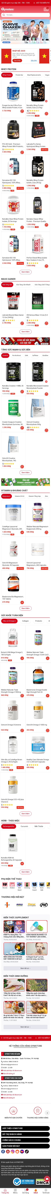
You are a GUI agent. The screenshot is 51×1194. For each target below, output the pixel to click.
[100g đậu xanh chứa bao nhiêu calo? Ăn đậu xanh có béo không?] (36, 985)
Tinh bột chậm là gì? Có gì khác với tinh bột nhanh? (36, 1016)
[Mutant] (31, 905)
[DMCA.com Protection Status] (43, 1181)
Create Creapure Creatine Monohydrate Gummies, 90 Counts (12, 424)
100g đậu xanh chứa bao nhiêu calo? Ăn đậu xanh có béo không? (36, 994)
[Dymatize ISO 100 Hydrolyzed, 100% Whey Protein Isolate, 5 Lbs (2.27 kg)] (13, 166)
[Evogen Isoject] (25, 31)
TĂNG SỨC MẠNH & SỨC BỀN (15, 349)
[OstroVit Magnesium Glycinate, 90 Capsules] (13, 549)
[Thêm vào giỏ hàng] (22, 532)
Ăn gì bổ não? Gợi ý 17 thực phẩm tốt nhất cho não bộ (14, 1016)
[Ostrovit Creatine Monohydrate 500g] (38, 408)
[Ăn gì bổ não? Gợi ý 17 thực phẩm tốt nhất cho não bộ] (14, 1007)
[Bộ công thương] (24, 1182)
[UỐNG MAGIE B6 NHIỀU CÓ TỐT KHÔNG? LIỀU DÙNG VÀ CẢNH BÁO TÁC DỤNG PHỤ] (36, 926)
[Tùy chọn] (22, 111)
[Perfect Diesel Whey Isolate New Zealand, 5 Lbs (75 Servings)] (38, 244)
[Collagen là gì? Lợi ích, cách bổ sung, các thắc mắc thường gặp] (36, 948)
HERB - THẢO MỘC (10, 820)
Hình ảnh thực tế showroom (12, 1070)
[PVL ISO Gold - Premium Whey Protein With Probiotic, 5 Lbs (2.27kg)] (13, 130)
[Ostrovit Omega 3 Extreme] (12, 710)
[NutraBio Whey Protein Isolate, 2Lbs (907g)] (38, 166)
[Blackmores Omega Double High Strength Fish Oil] (38, 675)
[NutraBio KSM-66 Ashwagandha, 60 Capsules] (12, 843)
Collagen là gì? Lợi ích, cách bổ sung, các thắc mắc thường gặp (35, 958)
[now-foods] (19, 905)
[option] (7, 905)
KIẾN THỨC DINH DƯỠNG (16, 976)
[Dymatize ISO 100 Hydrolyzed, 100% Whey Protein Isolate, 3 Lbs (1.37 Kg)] (13, 244)
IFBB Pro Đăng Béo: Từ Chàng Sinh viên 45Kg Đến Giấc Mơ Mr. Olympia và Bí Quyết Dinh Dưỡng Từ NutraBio (14, 936)
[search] (4, 15)
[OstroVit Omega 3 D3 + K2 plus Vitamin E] (12, 785)
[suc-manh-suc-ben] (25, 341)
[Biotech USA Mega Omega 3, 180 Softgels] (12, 637)
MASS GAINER (8, 279)
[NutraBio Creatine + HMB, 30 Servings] (13, 372)
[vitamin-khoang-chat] (25, 482)
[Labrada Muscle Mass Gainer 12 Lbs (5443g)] (13, 301)
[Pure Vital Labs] (43, 905)
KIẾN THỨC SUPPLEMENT (16, 917)
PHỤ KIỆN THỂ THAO (11, 879)
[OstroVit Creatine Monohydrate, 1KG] (13, 444)
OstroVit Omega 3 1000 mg (37, 725)
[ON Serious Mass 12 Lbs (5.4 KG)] (38, 301)
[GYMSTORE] (16, 9)
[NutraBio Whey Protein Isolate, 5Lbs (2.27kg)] (38, 91)
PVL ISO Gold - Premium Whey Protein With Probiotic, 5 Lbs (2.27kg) (12, 146)
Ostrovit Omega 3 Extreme (11, 725)
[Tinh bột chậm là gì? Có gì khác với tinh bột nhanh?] (36, 1007)
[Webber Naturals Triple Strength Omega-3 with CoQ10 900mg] (38, 637)
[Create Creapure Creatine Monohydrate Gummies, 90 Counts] (13, 408)
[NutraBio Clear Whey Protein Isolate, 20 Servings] (13, 205)
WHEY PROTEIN (8, 69)
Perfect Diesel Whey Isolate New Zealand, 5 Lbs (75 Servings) (37, 260)
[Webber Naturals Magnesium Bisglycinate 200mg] (38, 513)
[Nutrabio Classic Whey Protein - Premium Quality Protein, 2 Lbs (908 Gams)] (38, 205)
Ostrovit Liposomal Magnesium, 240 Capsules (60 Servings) (36, 565)
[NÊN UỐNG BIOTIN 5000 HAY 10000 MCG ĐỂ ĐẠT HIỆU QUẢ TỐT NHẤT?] (14, 948)
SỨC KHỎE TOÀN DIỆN (12, 615)
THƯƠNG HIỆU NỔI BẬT (12, 897)
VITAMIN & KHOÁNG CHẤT (14, 490)
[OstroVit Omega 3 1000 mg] (38, 710)
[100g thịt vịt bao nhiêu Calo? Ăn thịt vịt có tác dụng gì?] (14, 985)
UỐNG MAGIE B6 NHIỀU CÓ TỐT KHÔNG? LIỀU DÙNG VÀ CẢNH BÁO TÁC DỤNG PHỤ (36, 936)
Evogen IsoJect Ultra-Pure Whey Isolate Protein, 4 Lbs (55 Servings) (12, 107)
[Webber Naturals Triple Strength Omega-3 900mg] (12, 675)
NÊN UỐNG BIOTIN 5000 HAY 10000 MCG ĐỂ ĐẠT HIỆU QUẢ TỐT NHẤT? (13, 958)
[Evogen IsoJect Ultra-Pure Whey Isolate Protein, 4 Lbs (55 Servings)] (13, 91)
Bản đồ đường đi (9, 1073)
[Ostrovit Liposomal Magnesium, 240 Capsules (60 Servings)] (38, 549)
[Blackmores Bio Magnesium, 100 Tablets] (13, 583)
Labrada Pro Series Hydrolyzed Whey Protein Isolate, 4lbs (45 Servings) (36, 146)
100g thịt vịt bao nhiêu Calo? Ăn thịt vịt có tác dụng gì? (12, 994)
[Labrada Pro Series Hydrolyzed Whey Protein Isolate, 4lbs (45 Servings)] (38, 130)
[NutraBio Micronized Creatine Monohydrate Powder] (38, 372)
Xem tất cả (25, 968)
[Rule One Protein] (7, 905)
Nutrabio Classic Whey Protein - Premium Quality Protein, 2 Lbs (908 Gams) (36, 221)
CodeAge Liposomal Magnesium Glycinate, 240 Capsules (12, 529)
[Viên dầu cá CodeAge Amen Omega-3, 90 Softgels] (12, 745)
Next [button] (47, 1112)
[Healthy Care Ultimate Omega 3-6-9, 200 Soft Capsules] (38, 745)
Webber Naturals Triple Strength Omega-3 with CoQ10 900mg (38, 654)
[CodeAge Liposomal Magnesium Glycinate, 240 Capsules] (13, 513)
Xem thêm (26, 272)
